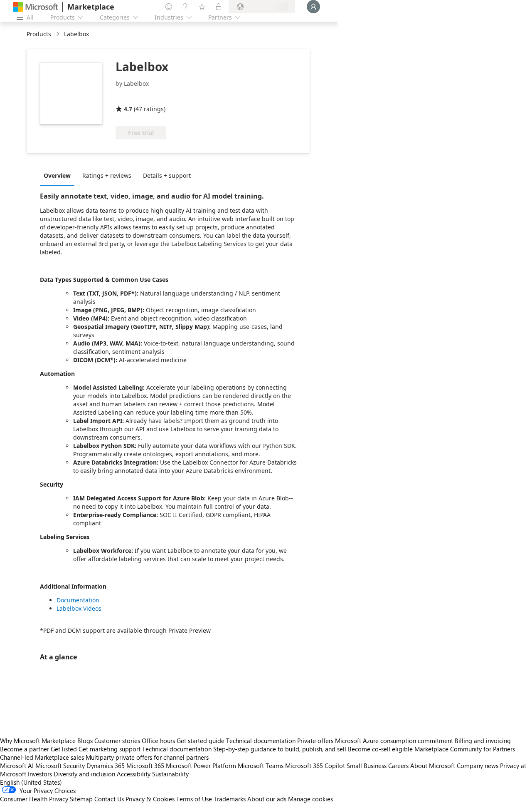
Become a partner (24, 749)
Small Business (367, 765)
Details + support (167, 175)
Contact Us (109, 799)
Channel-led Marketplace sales (42, 757)
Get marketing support (109, 749)
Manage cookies (310, 799)
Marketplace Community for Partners (464, 749)
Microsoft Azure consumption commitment (395, 740)
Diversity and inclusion (84, 774)
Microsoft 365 (145, 765)
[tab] (59, 175)
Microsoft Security (60, 765)
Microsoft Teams (260, 765)
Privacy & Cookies (150, 799)
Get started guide (200, 740)
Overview (57, 175)
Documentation (78, 600)
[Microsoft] (35, 7)
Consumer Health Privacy (34, 799)
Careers (398, 765)
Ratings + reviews (106, 175)
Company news (477, 765)
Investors (40, 774)
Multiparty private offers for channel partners (147, 757)
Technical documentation (261, 740)
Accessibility (133, 774)
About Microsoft (432, 765)
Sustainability (170, 774)
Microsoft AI (17, 765)
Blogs (85, 740)
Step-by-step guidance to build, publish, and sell (279, 749)
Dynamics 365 (105, 765)
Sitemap (81, 799)
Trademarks (230, 799)
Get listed (64, 749)
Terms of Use (194, 799)
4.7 (128, 109)
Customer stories (117, 740)
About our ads (266, 799)
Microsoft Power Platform (201, 765)
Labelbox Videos (79, 608)
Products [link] (39, 34)
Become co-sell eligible (380, 749)
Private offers (315, 740)
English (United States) (31, 782)
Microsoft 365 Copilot (315, 765)
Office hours (158, 740)
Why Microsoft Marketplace (38, 740)
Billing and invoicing (483, 740)
